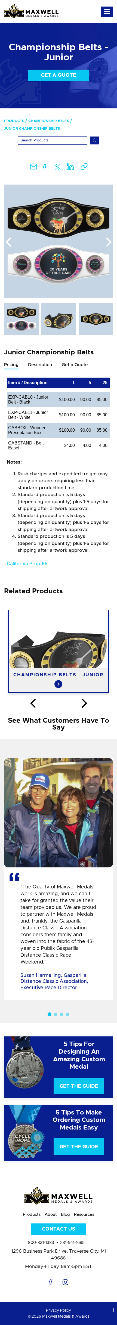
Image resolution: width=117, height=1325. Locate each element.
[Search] (94, 140)
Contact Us (58, 1229)
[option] (58, 241)
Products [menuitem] (14, 121)
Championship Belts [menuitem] (48, 121)
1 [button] (49, 1014)
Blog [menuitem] (65, 1215)
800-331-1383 (41, 1243)
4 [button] (67, 1014)
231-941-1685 (72, 1243)
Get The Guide (79, 1086)
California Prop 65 (27, 563)
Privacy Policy (58, 1310)
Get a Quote (58, 75)
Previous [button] (8, 242)
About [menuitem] (51, 1215)
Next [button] (109, 242)
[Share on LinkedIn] (70, 168)
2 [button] (55, 1014)
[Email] (33, 168)
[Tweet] (57, 168)
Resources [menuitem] (84, 1215)
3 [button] (61, 1014)
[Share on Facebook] (45, 168)
